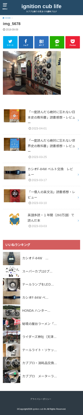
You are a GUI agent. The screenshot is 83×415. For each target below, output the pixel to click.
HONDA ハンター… (36, 310)
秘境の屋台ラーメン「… (39, 324)
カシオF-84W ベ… (35, 297)
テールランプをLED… (38, 284)
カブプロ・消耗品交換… (39, 363)
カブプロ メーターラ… (39, 376)
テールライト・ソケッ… (39, 350)
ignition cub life (41, 6)
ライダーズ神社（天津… (39, 337)
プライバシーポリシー (40, 399)
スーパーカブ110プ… (37, 271)
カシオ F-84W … (35, 258)
